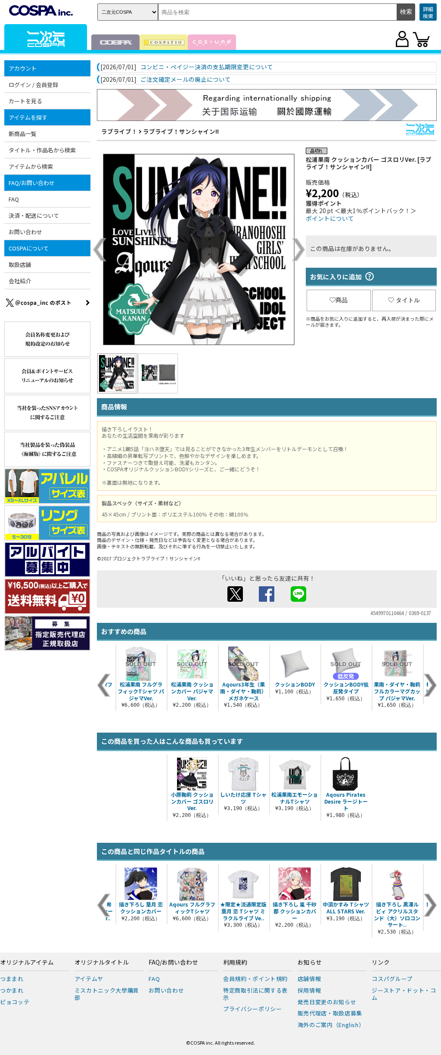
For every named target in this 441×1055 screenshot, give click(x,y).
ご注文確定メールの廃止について (185, 80)
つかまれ (12, 990)
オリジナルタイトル (102, 962)
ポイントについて (330, 218)
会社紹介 (20, 281)
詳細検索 (428, 12)
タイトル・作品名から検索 (42, 150)
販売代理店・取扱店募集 (330, 1013)
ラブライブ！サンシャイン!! (181, 131)
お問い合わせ (25, 232)
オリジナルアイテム (27, 962)
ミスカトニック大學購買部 (107, 994)
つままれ (12, 979)
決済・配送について (34, 215)
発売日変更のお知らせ (327, 1002)
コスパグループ (392, 979)
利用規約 (235, 962)
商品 (341, 300)
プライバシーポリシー (252, 1009)
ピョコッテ (14, 1002)
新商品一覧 (23, 134)
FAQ (14, 199)
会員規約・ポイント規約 (255, 979)
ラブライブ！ (119, 131)
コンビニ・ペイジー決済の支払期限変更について (206, 67)
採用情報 (309, 990)
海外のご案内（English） (331, 1025)
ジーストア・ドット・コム (404, 994)
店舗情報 (309, 979)
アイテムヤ (89, 979)
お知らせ (310, 962)
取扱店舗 (20, 264)
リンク (381, 962)
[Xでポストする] (235, 599)
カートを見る (25, 101)
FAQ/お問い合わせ (173, 962)
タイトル (408, 300)
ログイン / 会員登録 (33, 84)
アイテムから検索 (31, 166)
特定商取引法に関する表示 (255, 994)
